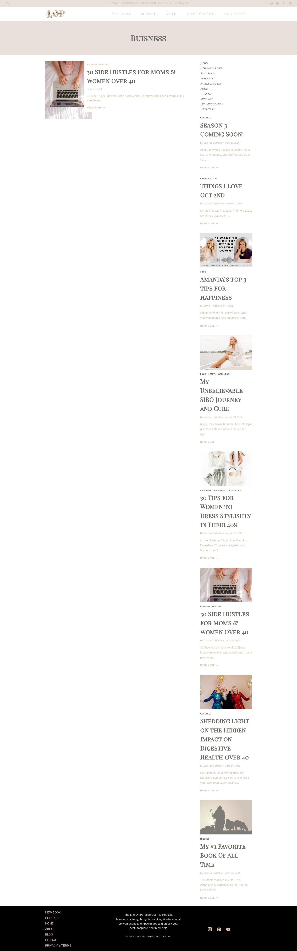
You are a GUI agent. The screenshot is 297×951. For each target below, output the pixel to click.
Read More (96, 107)
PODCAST (52, 918)
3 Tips (204, 63)
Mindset (103, 65)
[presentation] (68, 90)
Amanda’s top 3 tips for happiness (223, 288)
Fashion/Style (211, 83)
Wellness (207, 109)
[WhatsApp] (284, 3)
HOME (49, 923)
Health (205, 94)
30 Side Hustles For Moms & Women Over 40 (224, 623)
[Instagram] (271, 3)
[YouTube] (228, 929)
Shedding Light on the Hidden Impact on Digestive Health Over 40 (224, 739)
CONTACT (52, 940)
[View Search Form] (7, 3)
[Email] (290, 3)
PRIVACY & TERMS (58, 945)
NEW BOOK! (122, 13)
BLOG (49, 934)
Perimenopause (211, 104)
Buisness (92, 65)
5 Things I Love (211, 68)
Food (204, 88)
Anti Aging (208, 73)
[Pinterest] (277, 3)
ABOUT (50, 929)
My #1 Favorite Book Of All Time (223, 855)
